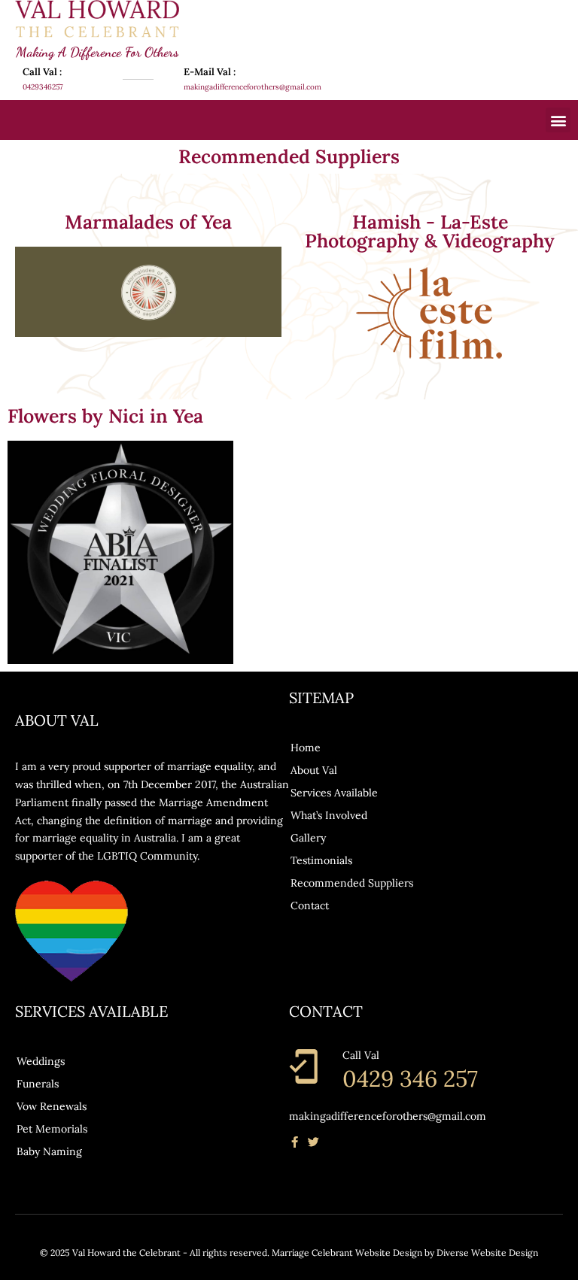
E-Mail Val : (210, 71)
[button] (558, 120)
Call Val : (42, 71)
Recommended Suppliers (352, 883)
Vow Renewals (52, 1106)
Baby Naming (49, 1151)
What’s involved (329, 815)
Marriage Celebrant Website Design (347, 1252)
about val (314, 770)
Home (306, 747)
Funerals (38, 1083)
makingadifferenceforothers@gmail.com (387, 1116)
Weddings (41, 1061)
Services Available (334, 792)
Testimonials (321, 860)
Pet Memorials (52, 1129)
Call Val (360, 1055)
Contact (310, 905)
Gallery (308, 838)
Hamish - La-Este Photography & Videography (430, 231)
